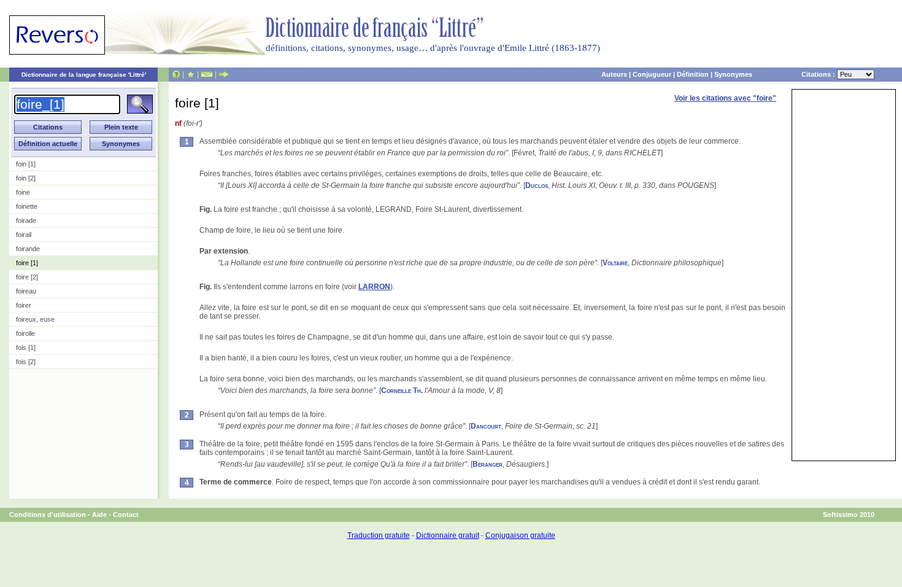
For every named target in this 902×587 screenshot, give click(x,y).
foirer (23, 305)
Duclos (536, 185)
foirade (26, 220)
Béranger (487, 464)
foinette (26, 206)
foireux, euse (35, 319)
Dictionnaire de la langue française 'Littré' (83, 74)
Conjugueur (652, 74)
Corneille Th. (402, 390)
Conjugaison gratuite (520, 535)
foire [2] (27, 277)
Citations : (819, 74)
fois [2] (26, 361)
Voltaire (615, 263)
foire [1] (27, 262)
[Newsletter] (207, 74)
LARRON (374, 286)
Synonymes (733, 74)
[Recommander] (223, 74)
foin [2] (26, 178)
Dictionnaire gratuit (447, 535)
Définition (693, 74)
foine (23, 192)
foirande (28, 248)
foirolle (25, 333)
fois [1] (26, 347)
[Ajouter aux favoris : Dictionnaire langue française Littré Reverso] (190, 74)
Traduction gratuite (378, 535)
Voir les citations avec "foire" (725, 98)
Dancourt (486, 426)
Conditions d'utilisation (47, 514)
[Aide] (176, 74)
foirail (23, 234)
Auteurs (614, 74)
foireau (26, 291)
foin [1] (26, 164)
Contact (126, 514)
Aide (99, 514)
